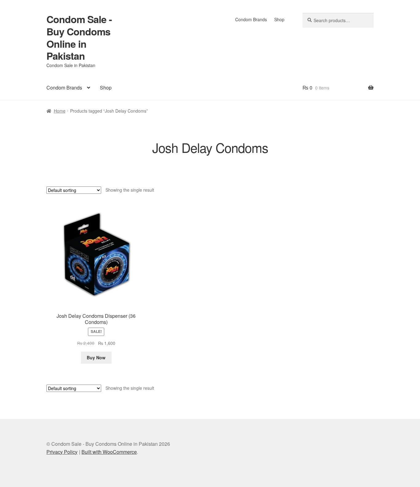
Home (59, 111)
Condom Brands (251, 19)
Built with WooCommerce (109, 451)
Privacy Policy (61, 451)
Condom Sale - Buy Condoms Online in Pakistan (79, 37)
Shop (279, 19)
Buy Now (96, 357)
